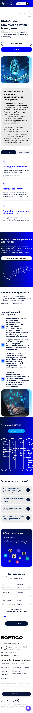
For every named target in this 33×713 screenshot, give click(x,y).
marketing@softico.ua (12, 655)
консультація (16, 43)
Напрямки (5, 667)
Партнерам (5, 664)
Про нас (4, 675)
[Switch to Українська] (11, 2)
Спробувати (15, 431)
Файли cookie (18, 664)
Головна (4, 14)
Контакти (4, 678)
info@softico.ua (10, 652)
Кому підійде (8, 152)
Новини (4, 671)
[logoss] (5, 3)
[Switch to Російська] (11, 5)
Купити (16, 49)
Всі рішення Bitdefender (16, 258)
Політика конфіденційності (19, 672)
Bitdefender (22, 14)
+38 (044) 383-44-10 (12, 643)
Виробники (12, 14)
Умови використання (21, 667)
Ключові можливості (24, 152)
